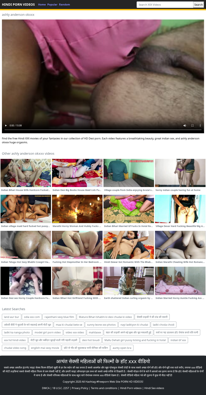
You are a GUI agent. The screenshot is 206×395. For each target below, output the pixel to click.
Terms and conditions (104, 388)
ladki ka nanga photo (17, 332)
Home (42, 4)
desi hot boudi (91, 340)
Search (198, 4)
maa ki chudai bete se (69, 324)
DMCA (46, 388)
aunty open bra (122, 348)
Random (64, 4)
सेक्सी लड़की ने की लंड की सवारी (152, 317)
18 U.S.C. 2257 (60, 388)
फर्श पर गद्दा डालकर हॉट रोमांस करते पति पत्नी (177, 332)
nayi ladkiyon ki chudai (134, 324)
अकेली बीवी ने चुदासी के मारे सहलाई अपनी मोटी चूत (27, 324)
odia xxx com (32, 317)
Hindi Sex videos (154, 388)
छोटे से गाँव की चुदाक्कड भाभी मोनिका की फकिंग (86, 348)
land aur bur (11, 317)
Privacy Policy (80, 388)
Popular (52, 4)
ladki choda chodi (163, 324)
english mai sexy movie (45, 348)
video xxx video (75, 332)
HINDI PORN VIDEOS (18, 4)
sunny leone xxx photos (101, 324)
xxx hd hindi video (15, 340)
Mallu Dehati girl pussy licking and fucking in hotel (135, 340)
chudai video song (15, 348)
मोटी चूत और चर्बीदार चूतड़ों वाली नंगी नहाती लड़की (54, 340)
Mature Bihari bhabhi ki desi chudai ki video (105, 317)
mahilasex (95, 332)
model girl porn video (48, 332)
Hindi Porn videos (131, 388)
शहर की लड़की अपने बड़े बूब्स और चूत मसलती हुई (128, 332)
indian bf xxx (178, 340)
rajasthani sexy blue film (59, 317)
